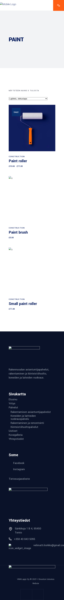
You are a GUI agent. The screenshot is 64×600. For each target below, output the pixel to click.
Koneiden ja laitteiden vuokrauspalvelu (23, 417)
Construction (17, 156)
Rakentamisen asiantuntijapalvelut (31, 412)
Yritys (12, 403)
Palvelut (13, 407)
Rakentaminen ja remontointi (27, 423)
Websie (35, 583)
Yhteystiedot (16, 439)
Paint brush (18, 232)
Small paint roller (23, 303)
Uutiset (13, 431)
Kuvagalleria (16, 435)
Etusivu (13, 399)
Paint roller (18, 161)
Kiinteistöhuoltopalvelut (24, 427)
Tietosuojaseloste (19, 478)
